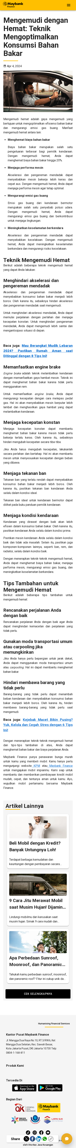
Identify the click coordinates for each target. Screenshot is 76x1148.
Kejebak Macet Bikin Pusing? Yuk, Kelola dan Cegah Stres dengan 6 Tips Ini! (38, 725)
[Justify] (68, 5)
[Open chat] (66, 1138)
